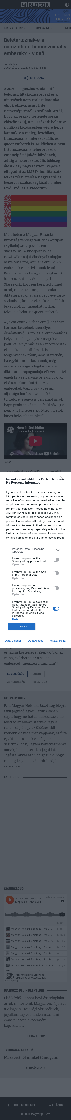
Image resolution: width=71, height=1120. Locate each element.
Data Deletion (13, 640)
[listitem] (35, 550)
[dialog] (35, 560)
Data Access (35, 640)
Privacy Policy (57, 640)
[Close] (63, 479)
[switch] (56, 560)
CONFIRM (22, 626)
